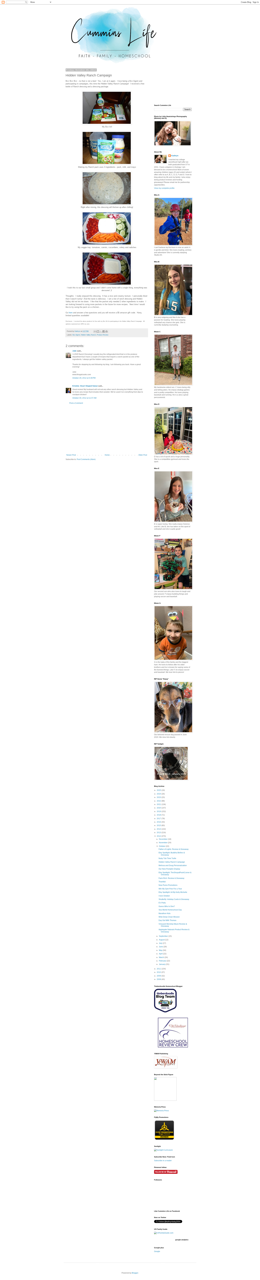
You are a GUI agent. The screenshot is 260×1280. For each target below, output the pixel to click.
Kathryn (174, 156)
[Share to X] (100, 331)
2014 (159, 829)
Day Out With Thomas (167, 920)
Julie (74, 351)
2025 (159, 790)
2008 (159, 979)
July (161, 943)
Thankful (162, 882)
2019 (159, 811)
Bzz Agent (76, 335)
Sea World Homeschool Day (170, 910)
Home (107, 455)
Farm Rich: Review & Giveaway (171, 878)
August (162, 940)
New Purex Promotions (168, 885)
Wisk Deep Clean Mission (169, 917)
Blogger (135, 1273)
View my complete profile (164, 188)
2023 (159, 797)
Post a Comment (76, 403)
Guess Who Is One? (167, 906)
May (161, 950)
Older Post (142, 455)
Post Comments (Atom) (86, 459)
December (163, 839)
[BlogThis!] (97, 331)
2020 (159, 808)
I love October (164, 896)
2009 (159, 976)
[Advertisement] (107, 429)
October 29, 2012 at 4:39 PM (84, 378)
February (163, 961)
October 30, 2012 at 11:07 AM (84, 398)
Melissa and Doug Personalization (173, 865)
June (161, 947)
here (71, 313)
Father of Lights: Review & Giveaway (174, 849)
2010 (159, 972)
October (162, 846)
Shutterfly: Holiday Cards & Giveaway (174, 899)
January (162, 964)
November (163, 843)
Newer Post (71, 455)
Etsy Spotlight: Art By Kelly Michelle (173, 892)
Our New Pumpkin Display (169, 869)
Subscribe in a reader (163, 1161)
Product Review (102, 335)
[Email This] (95, 331)
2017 (159, 818)
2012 (159, 836)
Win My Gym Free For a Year (170, 889)
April (161, 954)
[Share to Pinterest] (106, 331)
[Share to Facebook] (103, 331)
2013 (159, 832)
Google (157, 1251)
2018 (159, 815)
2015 (159, 825)
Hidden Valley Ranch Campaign (172, 862)
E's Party (162, 903)
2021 (159, 804)
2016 (159, 822)
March (161, 957)
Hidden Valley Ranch (88, 335)
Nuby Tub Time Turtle (167, 858)
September (163, 936)
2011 (159, 969)
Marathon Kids (164, 913)
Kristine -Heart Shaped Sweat (85, 386)
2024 (159, 794)
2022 (159, 801)
